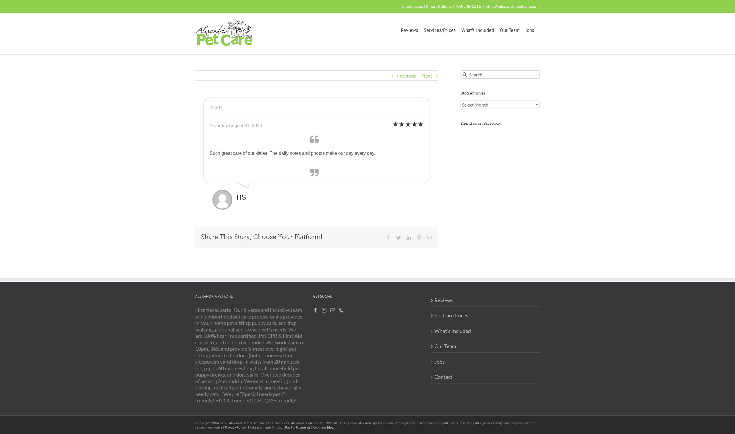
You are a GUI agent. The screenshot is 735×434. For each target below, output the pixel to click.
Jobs (439, 361)
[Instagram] (324, 310)
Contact (443, 377)
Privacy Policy (235, 427)
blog (330, 427)
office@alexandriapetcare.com (513, 6)
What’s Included (452, 331)
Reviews (443, 300)
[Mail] (332, 310)
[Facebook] (315, 310)
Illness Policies (439, 6)
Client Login (412, 6)
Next (426, 75)
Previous (406, 75)
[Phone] (341, 310)
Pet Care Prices (451, 315)
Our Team (445, 346)
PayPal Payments (297, 427)
